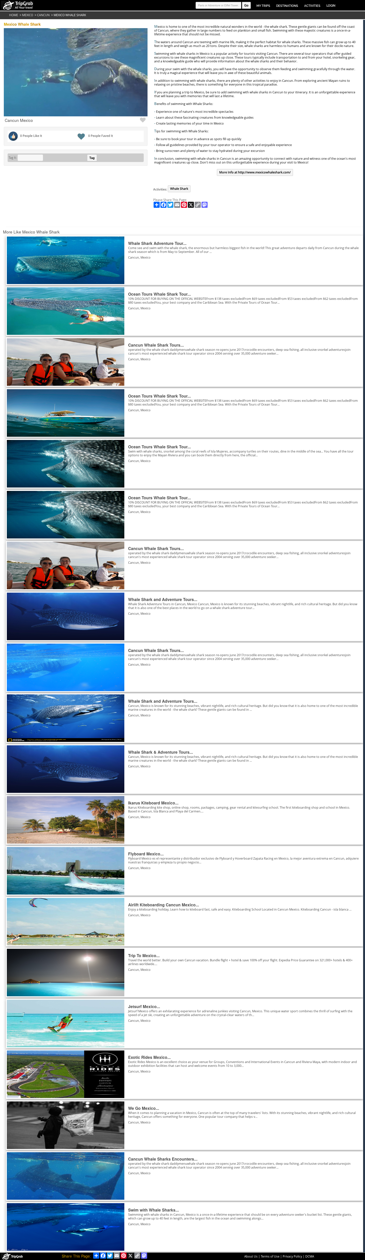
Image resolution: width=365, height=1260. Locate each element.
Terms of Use (270, 1256)
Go (246, 5)
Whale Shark (179, 189)
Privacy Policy (292, 1256)
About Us (251, 1256)
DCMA (309, 1256)
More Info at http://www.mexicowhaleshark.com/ (255, 172)
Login (330, 5)
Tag (92, 158)
